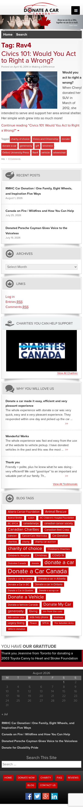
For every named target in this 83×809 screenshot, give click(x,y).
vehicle (46, 152)
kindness (48, 146)
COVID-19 (58, 555)
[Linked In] (54, 799)
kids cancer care (16, 617)
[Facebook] (29, 799)
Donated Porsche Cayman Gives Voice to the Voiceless (39, 741)
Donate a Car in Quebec (20, 590)
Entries (14, 302)
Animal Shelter (15, 518)
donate (66, 139)
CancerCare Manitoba (34, 536)
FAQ (59, 778)
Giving (33, 611)
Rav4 (35, 152)
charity (26, 542)
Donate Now (26, 778)
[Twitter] (37, 799)
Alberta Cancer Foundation (24, 512)
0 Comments (14, 159)
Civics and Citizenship (45, 139)
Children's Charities (59, 549)
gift (37, 146)
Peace (33, 623)
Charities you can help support (44, 323)
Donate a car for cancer (20, 579)
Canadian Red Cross (56, 530)
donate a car (9, 146)
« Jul (5, 714)
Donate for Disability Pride (20, 747)
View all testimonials (65, 484)
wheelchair (59, 152)
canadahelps (31, 523)
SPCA (45, 623)
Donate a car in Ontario (48, 584)
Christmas (41, 555)
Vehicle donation (16, 629)
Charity (45, 778)
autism (31, 518)
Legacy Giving (16, 623)
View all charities (67, 373)
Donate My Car (57, 604)
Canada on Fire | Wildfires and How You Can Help (40, 211)
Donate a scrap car (49, 590)
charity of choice (20, 139)
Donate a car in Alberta (52, 578)
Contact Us (48, 785)
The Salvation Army (64, 623)
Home (8, 34)
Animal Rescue (56, 511)
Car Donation (60, 535)
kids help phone (39, 617)
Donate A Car (41, 9)
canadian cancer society (58, 523)
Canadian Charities (23, 529)
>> (66, 423)
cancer (12, 535)
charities (12, 542)
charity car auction (45, 542)
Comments (17, 307)
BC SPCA (13, 523)
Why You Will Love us (35, 388)
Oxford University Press (15, 152)
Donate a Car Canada (37, 571)
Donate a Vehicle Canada (23, 605)
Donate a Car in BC (18, 584)
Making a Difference (43, 67)
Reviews (73, 778)
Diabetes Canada (17, 563)
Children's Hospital (18, 555)
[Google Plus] (46, 799)
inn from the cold (52, 611)
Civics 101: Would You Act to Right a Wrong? (38, 57)
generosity (26, 146)
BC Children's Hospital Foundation (57, 518)
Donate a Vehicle (26, 597)
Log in (10, 296)
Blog (30, 785)
